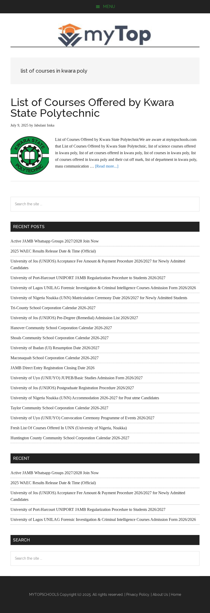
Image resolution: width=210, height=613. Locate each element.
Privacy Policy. (138, 594)
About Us (160, 594)
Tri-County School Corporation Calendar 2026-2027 (53, 308)
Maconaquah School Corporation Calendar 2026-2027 (54, 358)
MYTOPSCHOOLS (105, 35)
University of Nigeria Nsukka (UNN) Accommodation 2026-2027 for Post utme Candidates (84, 398)
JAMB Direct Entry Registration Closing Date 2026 (52, 368)
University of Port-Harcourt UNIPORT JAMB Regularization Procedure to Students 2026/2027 (87, 278)
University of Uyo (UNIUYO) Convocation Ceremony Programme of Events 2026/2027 (82, 418)
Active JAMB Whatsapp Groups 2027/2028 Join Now (54, 241)
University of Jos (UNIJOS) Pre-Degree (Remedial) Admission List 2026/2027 (74, 318)
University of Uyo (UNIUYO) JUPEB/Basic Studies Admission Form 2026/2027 (76, 378)
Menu (109, 6)
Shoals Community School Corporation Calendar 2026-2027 (59, 338)
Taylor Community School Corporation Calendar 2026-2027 (59, 408)
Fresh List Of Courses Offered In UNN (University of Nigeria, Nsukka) (68, 428)
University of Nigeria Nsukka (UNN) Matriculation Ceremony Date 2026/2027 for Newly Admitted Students (98, 298)
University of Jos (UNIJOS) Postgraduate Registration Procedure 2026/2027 (72, 388)
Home (176, 594)
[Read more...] (106, 166)
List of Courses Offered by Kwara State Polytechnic (92, 107)
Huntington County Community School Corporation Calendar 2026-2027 (69, 438)
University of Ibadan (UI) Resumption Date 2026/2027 (54, 348)
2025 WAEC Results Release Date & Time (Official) (53, 251)
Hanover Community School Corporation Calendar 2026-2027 (61, 328)
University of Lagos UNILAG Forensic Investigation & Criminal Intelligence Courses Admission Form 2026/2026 (103, 288)
